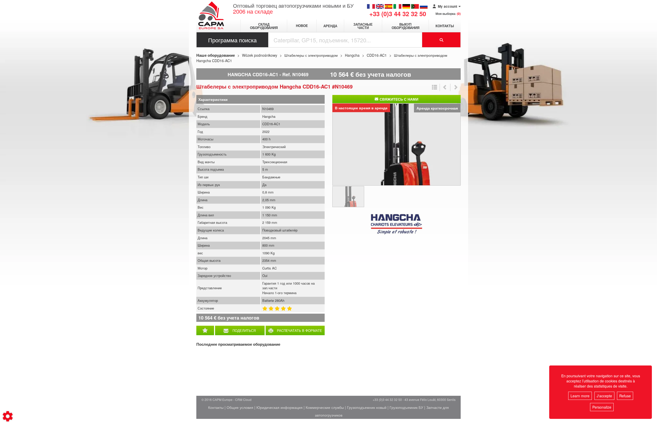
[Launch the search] (441, 39)
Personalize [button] (601, 407)
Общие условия (240, 407)
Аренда (330, 25)
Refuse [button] (625, 395)
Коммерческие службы (325, 407)
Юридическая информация (279, 407)
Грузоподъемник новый (367, 407)
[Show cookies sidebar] (8, 416)
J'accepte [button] (604, 395)
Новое (302, 25)
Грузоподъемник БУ (406, 407)
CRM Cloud (243, 399)
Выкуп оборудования (405, 26)
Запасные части (363, 26)
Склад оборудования (264, 26)
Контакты (445, 25)
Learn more (580, 395)
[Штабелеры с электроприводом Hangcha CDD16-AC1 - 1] (396, 144)
